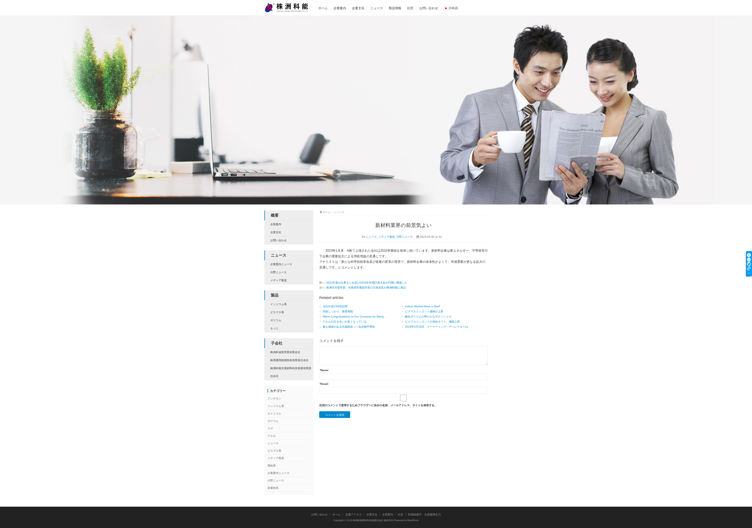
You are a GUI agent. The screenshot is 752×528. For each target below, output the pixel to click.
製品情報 (395, 8)
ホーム (323, 8)
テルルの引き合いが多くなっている (345, 321)
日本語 (453, 8)
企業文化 (358, 8)
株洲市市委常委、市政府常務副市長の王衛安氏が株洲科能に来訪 (366, 287)
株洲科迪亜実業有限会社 (285, 352)
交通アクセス (353, 514)
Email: (324, 383)
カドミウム (274, 413)
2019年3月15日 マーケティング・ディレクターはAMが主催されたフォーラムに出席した (438, 326)
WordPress (413, 520)
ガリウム (275, 320)
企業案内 (340, 8)
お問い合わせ (428, 8)
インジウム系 (278, 304)
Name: (324, 370)
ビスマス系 (277, 312)
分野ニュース (404, 236)
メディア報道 (386, 236)
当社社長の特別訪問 (335, 306)
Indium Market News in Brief (422, 306)
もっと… (275, 328)
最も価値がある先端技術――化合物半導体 (349, 326)
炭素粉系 (273, 487)
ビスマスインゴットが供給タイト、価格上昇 (432, 321)
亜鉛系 (272, 465)
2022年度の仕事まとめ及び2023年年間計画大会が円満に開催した (366, 282)
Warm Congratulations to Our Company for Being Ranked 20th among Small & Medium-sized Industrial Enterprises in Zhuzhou (356, 316)
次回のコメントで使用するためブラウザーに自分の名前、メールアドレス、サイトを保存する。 (378, 405)
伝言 (410, 8)
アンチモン (274, 398)
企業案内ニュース (281, 264)
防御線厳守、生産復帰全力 (424, 514)
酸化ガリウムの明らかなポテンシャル (428, 316)
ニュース (376, 8)
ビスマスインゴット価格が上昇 (424, 311)
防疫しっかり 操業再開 (338, 311)
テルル (272, 435)
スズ (270, 428)
